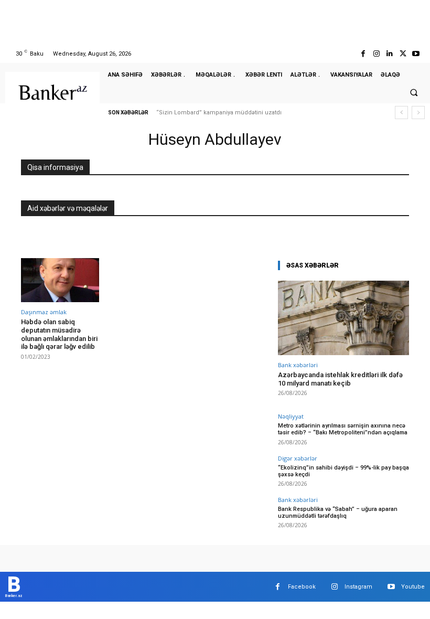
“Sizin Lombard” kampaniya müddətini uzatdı (219, 112)
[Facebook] (363, 53)
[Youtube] (416, 53)
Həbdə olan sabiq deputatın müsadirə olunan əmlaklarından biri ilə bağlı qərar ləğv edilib (59, 334)
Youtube (413, 586)
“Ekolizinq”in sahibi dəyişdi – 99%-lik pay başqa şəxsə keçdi (343, 471)
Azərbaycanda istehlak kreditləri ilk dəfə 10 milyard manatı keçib (340, 379)
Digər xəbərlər (297, 458)
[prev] (401, 112)
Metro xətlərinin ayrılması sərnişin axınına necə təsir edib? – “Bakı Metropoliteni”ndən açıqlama (342, 429)
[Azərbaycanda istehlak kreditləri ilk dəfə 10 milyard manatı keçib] (343, 318)
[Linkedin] (389, 53)
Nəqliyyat (291, 416)
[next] (418, 112)
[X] (403, 53)
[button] (414, 92)
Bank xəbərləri (298, 365)
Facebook (302, 586)
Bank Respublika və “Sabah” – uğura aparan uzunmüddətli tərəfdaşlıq (337, 512)
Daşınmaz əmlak (44, 312)
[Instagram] (376, 53)
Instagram (358, 586)
